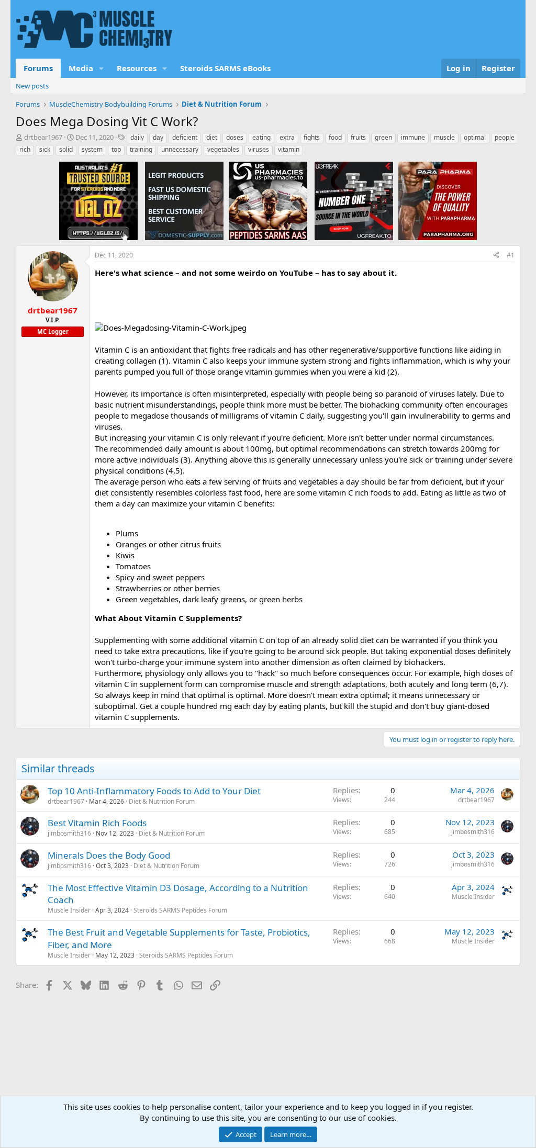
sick (44, 149)
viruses (258, 149)
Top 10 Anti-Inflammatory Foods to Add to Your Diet (154, 791)
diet (211, 137)
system (92, 149)
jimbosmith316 (69, 833)
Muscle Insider (69, 910)
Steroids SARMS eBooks (225, 68)
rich (24, 149)
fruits (358, 137)
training (141, 149)
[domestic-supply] (184, 200)
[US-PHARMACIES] (268, 200)
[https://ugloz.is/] (98, 200)
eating (261, 137)
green (383, 137)
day (158, 137)
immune (413, 137)
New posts (32, 86)
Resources (137, 68)
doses (234, 137)
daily (137, 137)
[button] (101, 68)
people (505, 137)
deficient (184, 137)
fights (312, 137)
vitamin (288, 149)
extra (287, 137)
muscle (444, 137)
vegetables (223, 149)
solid (66, 149)
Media (81, 68)
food (335, 137)
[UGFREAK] (354, 200)
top (116, 149)
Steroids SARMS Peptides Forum (180, 910)
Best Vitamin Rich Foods (97, 823)
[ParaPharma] (437, 200)
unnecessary (179, 149)
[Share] (496, 256)
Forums (38, 68)
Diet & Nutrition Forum (162, 801)
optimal (475, 137)
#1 (511, 255)
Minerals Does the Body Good (109, 855)
